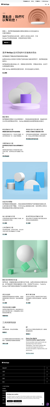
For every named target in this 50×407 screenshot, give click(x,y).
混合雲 (4, 13)
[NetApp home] (5, 4)
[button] (47, 4)
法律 (3, 399)
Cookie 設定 (4, 395)
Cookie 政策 (4, 393)
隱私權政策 (4, 390)
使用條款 (4, 388)
